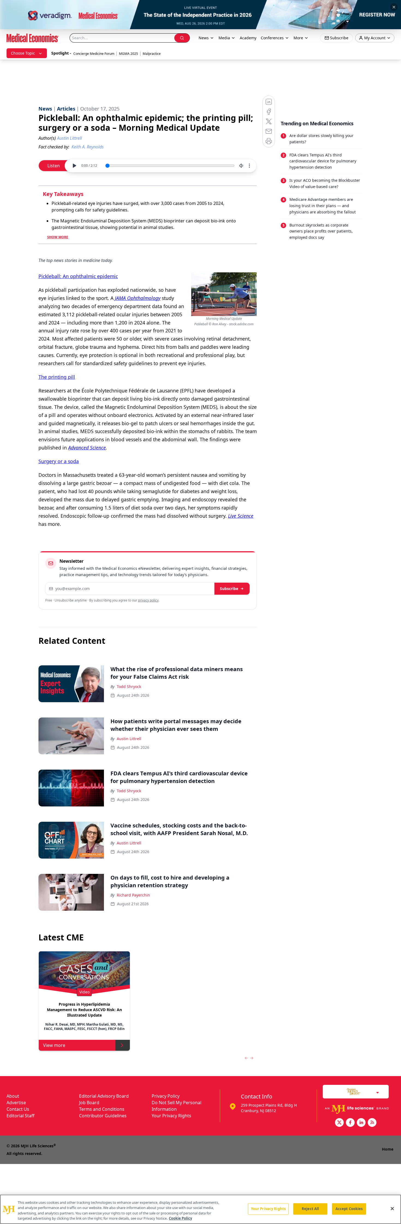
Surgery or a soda (58, 461)
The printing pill (56, 377)
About (13, 1096)
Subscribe (229, 588)
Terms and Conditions (101, 1109)
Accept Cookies (349, 1208)
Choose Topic (23, 53)
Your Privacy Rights (171, 1116)
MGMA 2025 (128, 53)
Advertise (16, 1103)
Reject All (310, 1208)
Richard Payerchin (133, 895)
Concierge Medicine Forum (93, 53)
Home (387, 1149)
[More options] (249, 165)
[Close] (392, 1208)
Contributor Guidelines (103, 1116)
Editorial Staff (20, 1116)
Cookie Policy (180, 1218)
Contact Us (18, 1109)
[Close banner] (394, 7)
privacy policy (148, 600)
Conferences (272, 37)
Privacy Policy (165, 1096)
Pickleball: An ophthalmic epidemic (78, 276)
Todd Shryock (129, 686)
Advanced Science (87, 447)
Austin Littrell (129, 738)
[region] (200, 1209)
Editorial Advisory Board (104, 1096)
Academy (248, 37)
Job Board (89, 1103)
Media (224, 37)
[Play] (74, 166)
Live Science (240, 516)
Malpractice (152, 53)
